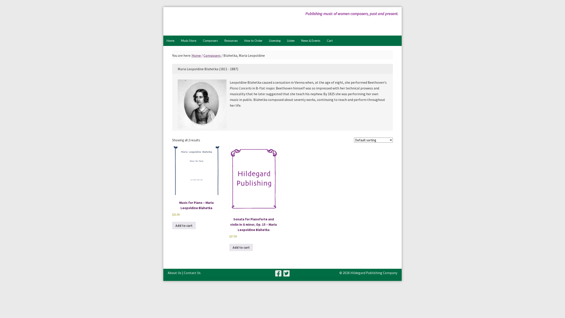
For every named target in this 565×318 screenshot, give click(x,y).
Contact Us (192, 273)
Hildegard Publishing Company (211, 21)
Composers (212, 55)
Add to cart (183, 225)
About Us (174, 273)
